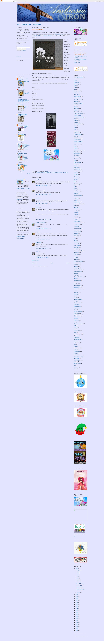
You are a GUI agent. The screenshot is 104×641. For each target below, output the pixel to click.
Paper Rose (76, 254)
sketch (75, 309)
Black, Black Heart (59, 34)
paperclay (76, 259)
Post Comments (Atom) (42, 266)
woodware (76, 367)
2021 (77, 602)
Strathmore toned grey (78, 323)
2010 (77, 624)
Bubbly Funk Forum (21, 236)
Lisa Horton (76, 226)
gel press (76, 176)
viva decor (76, 353)
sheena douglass (77, 306)
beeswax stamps (77, 96)
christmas (76, 122)
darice (75, 143)
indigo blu (76, 207)
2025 (77, 594)
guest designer (77, 191)
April (78, 578)
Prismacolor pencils (78, 270)
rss (74, 282)
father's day (76, 167)
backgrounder (77, 91)
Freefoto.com (19, 199)
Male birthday (77, 230)
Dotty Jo (37, 179)
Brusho (75, 106)
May (78, 576)
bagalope (76, 92)
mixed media (76, 242)
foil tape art (76, 174)
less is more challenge (78, 223)
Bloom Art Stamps (78, 99)
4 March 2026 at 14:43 (42, 257)
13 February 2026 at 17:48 (43, 228)
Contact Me (19, 56)
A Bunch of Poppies (26, 166)
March (78, 580)
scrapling (76, 294)
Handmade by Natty (22, 99)
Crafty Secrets (77, 139)
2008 (77, 628)
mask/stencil (76, 235)
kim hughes (76, 217)
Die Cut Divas (21, 105)
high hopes (76, 198)
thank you (76, 335)
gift (75, 181)
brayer (75, 105)
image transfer (77, 202)
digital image (77, 158)
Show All (28, 173)
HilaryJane (38, 198)
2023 (77, 598)
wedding (76, 361)
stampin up (76, 320)
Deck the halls (79, 585)
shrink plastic (77, 308)
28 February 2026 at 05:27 (43, 248)
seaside (75, 297)
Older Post (68, 263)
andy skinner (76, 82)
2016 (77, 612)
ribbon (75, 278)
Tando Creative (77, 62)
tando (75, 332)
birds (75, 98)
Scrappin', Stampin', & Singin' (23, 79)
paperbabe (76, 257)
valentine (65, 172)
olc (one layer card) (78, 250)
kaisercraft (76, 212)
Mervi (37, 189)
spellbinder (76, 313)
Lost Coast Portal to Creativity (22, 115)
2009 (77, 626)
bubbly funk (76, 108)
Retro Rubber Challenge (79, 276)
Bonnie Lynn (38, 242)
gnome (75, 188)
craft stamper (76, 132)
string (75, 325)
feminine (76, 172)
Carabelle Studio (77, 111)
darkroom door (77, 145)
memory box (76, 236)
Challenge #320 (26, 127)
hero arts (76, 197)
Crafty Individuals (78, 138)
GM (75, 186)
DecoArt (76, 148)
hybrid (75, 200)
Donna (37, 251)
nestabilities (76, 247)
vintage (75, 349)
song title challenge (78, 311)
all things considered (78, 77)
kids (75, 216)
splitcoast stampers (78, 315)
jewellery (76, 210)
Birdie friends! (26, 81)
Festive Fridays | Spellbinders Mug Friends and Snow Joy (23, 101)
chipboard (76, 120)
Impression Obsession (78, 204)
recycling (76, 275)
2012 (77, 620)
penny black (76, 263)
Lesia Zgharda (77, 221)
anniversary (76, 84)
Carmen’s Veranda (40, 172)
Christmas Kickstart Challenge (22, 154)
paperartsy (76, 256)
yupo (75, 368)
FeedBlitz (24, 50)
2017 (77, 610)
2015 (77, 614)
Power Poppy (76, 268)
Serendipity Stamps (78, 299)
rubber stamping (77, 285)
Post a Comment (35, 260)
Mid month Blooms (26, 136)
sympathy (76, 327)
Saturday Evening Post (78, 289)
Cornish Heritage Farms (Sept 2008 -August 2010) (80, 53)
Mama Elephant (77, 231)
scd (74, 290)
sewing (75, 301)
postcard (76, 266)
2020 (77, 604)
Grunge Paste (76, 190)
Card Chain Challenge (78, 113)
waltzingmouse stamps (78, 356)
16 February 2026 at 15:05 (43, 239)
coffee (75, 127)
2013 (77, 618)
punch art (76, 273)
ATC (75, 85)
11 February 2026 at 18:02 (43, 194)
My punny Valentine (37, 29)
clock (75, 125)
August (78, 570)
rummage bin (76, 287)
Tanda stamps (77, 330)
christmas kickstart (78, 124)
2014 (77, 616)
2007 (77, 630)
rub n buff (76, 283)
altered (75, 80)
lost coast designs (57, 172)
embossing (48, 172)
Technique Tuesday (78, 334)
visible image (77, 351)
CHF (75, 118)
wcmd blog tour (77, 360)
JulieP (37, 231)
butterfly (76, 110)
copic (75, 129)
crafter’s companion (78, 134)
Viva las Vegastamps (78, 355)
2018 (77, 608)
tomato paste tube (77, 339)
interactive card (77, 209)
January (78, 592)
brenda (37, 207)
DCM (75, 146)
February (79, 582)
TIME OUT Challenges (23, 125)
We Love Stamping (22, 134)
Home (18, 24)
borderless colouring (78, 103)
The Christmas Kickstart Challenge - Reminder (26, 147)
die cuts (75, 157)
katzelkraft (76, 214)
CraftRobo (76, 136)
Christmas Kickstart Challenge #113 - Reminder (26, 158)
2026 (77, 568)
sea (74, 296)
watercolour (76, 358)
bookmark (76, 101)
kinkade (75, 219)
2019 (77, 606)
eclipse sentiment (77, 162)
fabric (75, 165)
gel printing (76, 177)
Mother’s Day (77, 243)
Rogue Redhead (77, 280)
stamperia (76, 318)
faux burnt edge (77, 169)
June (78, 574)
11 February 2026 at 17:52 (43, 185)
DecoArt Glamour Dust (78, 150)
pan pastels (76, 252)
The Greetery (76, 337)
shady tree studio (77, 302)
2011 (77, 622)
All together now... (80, 587)
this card (66, 47)
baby (75, 89)
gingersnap (76, 184)
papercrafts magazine (78, 261)
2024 (77, 596)
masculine (76, 233)
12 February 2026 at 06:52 (43, 219)
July (78, 572)
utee (75, 344)
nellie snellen (77, 245)
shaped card (76, 304)
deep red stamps (77, 151)
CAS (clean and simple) (79, 117)
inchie (75, 205)
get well (75, 179)
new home (76, 249)
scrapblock (76, 292)
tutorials (76, 341)
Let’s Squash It (77, 224)
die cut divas (76, 155)
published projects (78, 271)
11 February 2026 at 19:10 (43, 203)
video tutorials (77, 348)
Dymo (75, 160)
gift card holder (77, 183)
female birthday (77, 171)
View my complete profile (23, 188)
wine (75, 365)
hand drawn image (78, 195)
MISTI (75, 240)
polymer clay (76, 264)
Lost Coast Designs (38, 35)
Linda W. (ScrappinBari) (41, 222)
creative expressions (78, 141)
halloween (76, 193)
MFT (75, 238)
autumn (75, 87)
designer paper (77, 153)
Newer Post (34, 263)
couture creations (77, 131)
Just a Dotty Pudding (22, 144)
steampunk (76, 322)
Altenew (76, 79)
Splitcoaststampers (20, 238)
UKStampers (76, 342)
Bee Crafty (76, 94)
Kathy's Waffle (21, 164)
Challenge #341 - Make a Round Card (26, 92)
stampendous (76, 316)
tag (74, 329)
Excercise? (26, 116)
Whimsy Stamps (77, 363)
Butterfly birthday (80, 583)
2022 (77, 600)
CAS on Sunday (21, 89)
